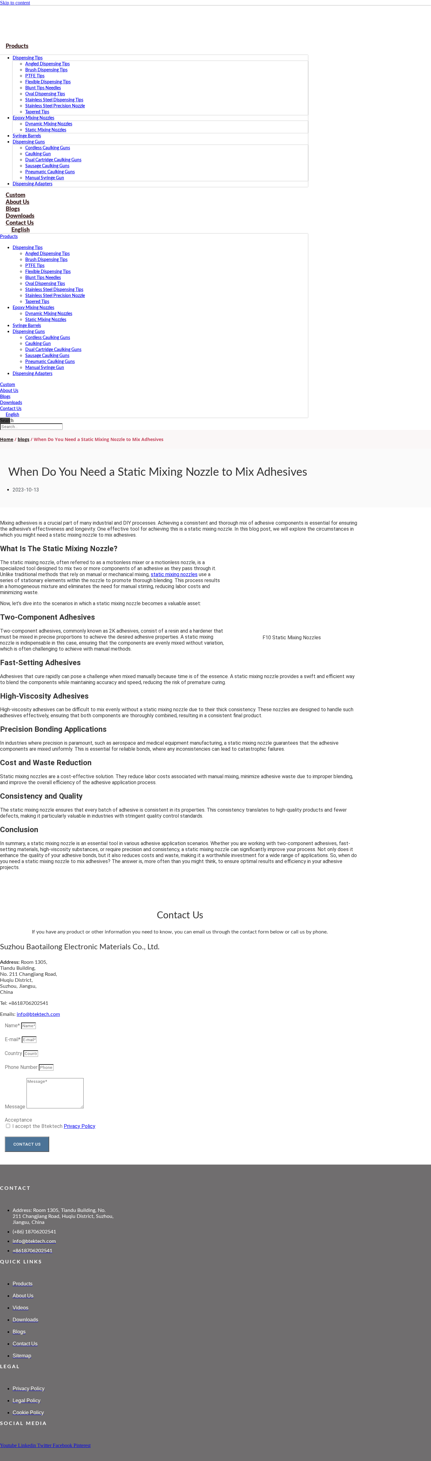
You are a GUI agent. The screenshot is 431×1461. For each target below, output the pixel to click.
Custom (7, 385)
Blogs (5, 397)
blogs (23, 439)
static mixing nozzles (174, 574)
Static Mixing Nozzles (45, 130)
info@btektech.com (38, 1014)
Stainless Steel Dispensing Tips (54, 100)
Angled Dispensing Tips (47, 64)
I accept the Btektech (53, 1126)
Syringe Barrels (27, 136)
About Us (9, 391)
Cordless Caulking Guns (47, 148)
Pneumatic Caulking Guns (50, 172)
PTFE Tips (34, 76)
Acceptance (18, 1120)
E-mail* (13, 1039)
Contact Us (10, 409)
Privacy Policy (79, 1126)
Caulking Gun (38, 154)
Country (14, 1053)
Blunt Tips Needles (43, 88)
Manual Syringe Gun (44, 178)
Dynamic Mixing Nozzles (48, 124)
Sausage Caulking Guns (47, 166)
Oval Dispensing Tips (45, 94)
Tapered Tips (37, 112)
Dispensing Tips (28, 58)
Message (16, 1107)
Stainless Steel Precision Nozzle (55, 106)
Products (17, 46)
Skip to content (15, 2)
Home (6, 439)
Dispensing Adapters (32, 184)
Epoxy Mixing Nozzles (33, 118)
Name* (13, 1026)
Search (7, 420)
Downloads (11, 403)
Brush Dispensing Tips (46, 70)
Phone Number (22, 1067)
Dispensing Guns (29, 142)
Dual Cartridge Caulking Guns (53, 160)
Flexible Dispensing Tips (48, 82)
